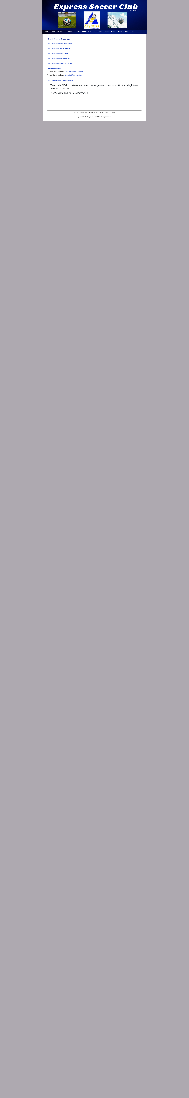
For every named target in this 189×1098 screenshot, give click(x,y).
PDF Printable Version (74, 71)
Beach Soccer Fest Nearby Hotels (57, 53)
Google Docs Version (73, 75)
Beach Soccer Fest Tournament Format (59, 43)
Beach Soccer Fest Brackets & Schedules (59, 63)
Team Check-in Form (54, 68)
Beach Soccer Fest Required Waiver (58, 58)
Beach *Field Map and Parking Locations (60, 80)
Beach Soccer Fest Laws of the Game (58, 48)
